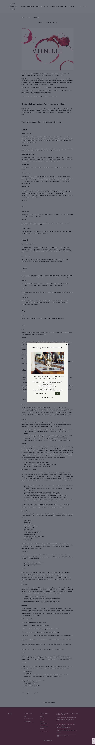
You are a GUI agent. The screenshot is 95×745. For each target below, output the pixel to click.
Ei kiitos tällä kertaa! (47, 397)
